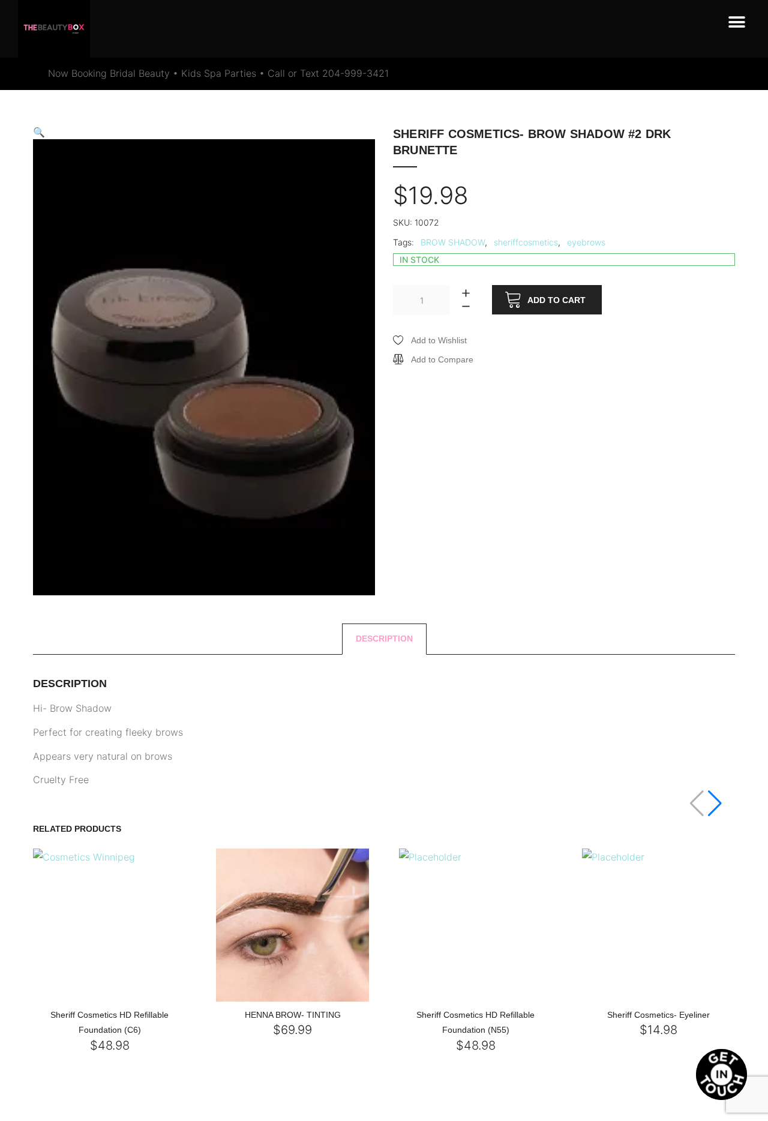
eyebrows (586, 242)
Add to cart (556, 300)
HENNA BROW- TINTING (293, 1015)
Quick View (88, 998)
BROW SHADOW (453, 242)
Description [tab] (384, 638)
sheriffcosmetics (526, 242)
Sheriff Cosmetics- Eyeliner (658, 1015)
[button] (736, 22)
